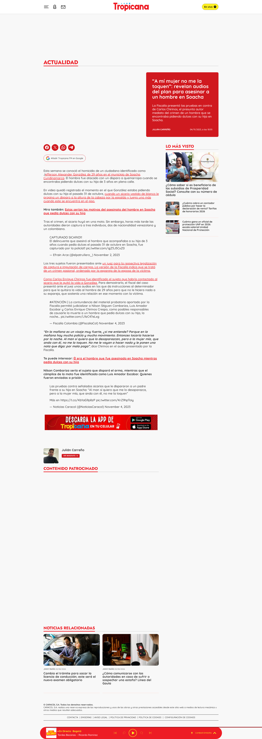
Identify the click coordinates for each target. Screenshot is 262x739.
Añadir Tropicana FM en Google (67, 158)
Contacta (72, 717)
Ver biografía (69, 456)
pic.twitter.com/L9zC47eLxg (80, 316)
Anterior (115, 733)
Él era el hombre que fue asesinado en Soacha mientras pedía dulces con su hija (100, 360)
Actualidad (61, 62)
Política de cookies (150, 717)
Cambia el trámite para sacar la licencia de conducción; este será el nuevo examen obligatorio (70, 676)
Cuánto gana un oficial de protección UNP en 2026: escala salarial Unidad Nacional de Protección (197, 225)
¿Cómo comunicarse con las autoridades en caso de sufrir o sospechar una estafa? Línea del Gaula (126, 678)
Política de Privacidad (123, 717)
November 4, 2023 (112, 323)
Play (133, 733)
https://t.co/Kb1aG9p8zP (77, 400)
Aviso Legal (100, 717)
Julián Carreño (161, 129)
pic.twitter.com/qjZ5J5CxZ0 (105, 248)
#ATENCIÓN (58, 302)
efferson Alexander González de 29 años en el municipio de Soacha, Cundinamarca (92, 176)
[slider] (131, 727)
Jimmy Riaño (49, 669)
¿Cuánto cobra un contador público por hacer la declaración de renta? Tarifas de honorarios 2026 (199, 207)
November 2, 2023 (107, 255)
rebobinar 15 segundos (124, 733)
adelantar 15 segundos (142, 733)
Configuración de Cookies (180, 717)
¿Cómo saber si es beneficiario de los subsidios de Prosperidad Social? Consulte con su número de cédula (191, 190)
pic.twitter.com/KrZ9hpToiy (115, 400)
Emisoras (86, 717)
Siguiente (150, 733)
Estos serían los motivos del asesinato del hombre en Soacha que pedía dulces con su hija (99, 211)
